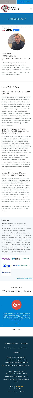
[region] (16, 311)
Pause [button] (2, 325)
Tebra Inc (16, 343)
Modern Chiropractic (7, 27)
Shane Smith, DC (18, 27)
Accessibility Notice (23, 348)
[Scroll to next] (31, 305)
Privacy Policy (24, 343)
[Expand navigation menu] (31, 8)
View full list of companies (24, 278)
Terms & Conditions (10, 348)
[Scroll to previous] (1, 305)
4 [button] (17, 329)
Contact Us (16, 352)
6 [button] (20, 329)
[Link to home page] (14, 8)
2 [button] (14, 329)
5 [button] (18, 329)
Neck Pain (6, 28)
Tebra (23, 391)
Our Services (28, 27)
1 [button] (12, 329)
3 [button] (15, 329)
